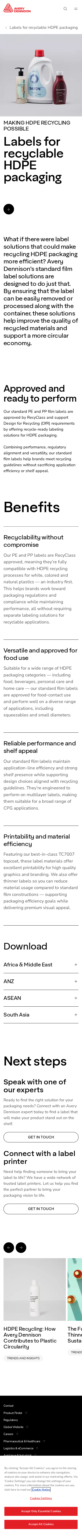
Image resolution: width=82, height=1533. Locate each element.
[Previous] (8, 1247)
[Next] (21, 1247)
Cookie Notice (41, 1490)
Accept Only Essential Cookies (41, 1511)
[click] (8, 209)
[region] (41, 1494)
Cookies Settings (41, 1498)
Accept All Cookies (40, 1524)
